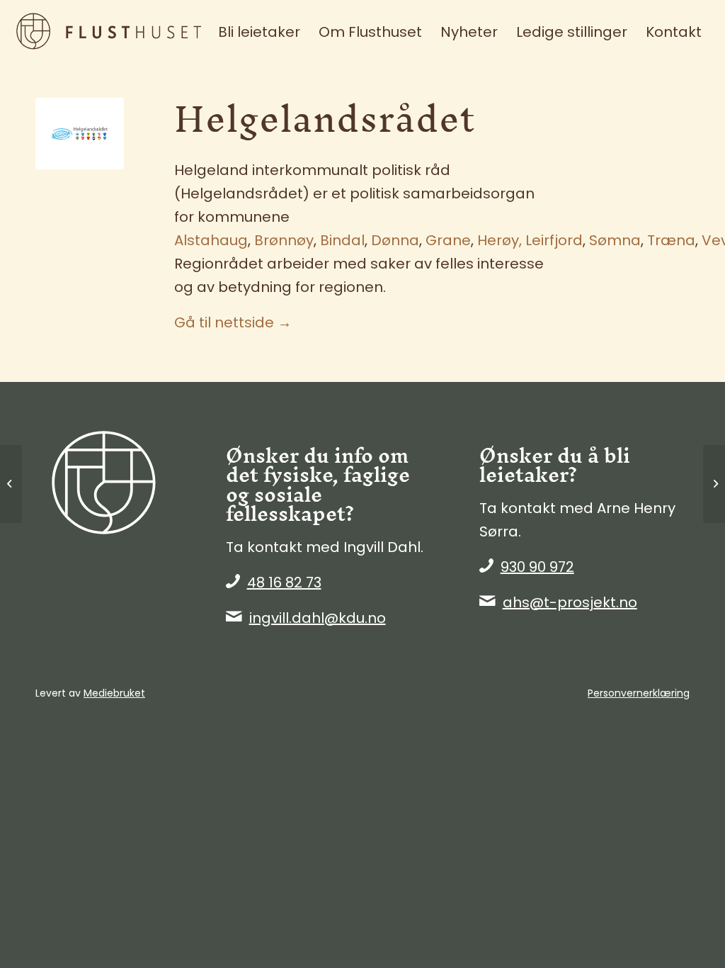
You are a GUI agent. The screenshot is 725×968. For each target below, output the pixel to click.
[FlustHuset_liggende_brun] (121, 32)
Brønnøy (284, 240)
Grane (448, 240)
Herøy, (499, 240)
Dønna (395, 240)
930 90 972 (537, 567)
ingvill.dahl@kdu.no (317, 618)
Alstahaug (211, 240)
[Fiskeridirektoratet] (11, 484)
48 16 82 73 (284, 582)
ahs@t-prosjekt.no (570, 602)
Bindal (342, 240)
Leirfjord (554, 240)
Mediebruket (114, 693)
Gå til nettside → (233, 322)
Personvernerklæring (639, 693)
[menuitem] (259, 32)
